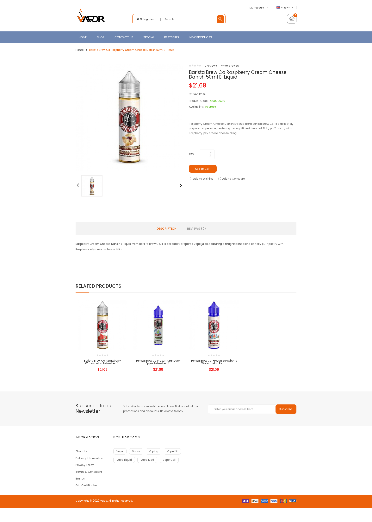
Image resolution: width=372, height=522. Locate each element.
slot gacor (147, 516)
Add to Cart (203, 169)
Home (80, 50)
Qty (191, 154)
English (286, 7)
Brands (80, 478)
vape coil (169, 460)
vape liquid (124, 460)
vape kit (172, 451)
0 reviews (211, 66)
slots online (88, 512)
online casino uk (108, 508)
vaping (153, 451)
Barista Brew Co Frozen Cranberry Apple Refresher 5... (158, 362)
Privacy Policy (85, 465)
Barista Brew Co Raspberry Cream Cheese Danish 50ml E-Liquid (131, 50)
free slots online (105, 512)
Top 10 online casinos (149, 520)
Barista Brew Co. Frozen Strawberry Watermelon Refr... (214, 362)
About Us (82, 451)
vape (119, 451)
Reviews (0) (196, 229)
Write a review (230, 66)
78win (87, 508)
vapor (136, 451)
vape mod (147, 460)
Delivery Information (89, 458)
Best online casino (116, 504)
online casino (123, 512)
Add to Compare (233, 179)
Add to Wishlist (203, 179)
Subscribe (286, 409)
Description (167, 229)
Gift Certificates (86, 485)
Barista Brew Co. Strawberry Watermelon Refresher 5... (102, 362)
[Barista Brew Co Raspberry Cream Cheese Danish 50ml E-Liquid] (92, 186)
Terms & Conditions (89, 472)
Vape (103, 501)
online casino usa (139, 504)
